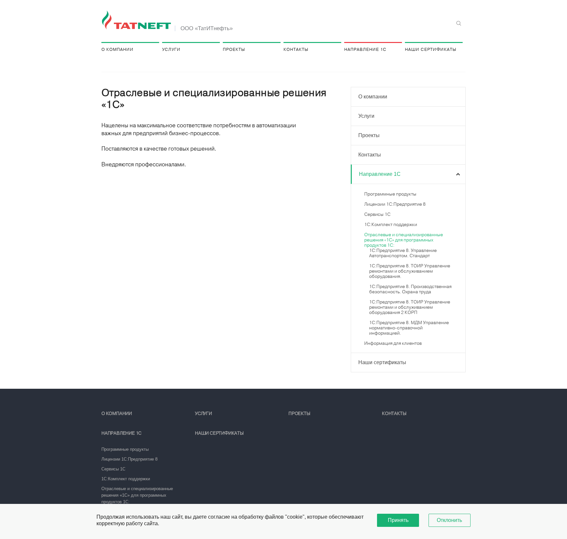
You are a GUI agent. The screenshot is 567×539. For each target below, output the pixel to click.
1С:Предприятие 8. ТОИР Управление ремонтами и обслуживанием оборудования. (409, 271)
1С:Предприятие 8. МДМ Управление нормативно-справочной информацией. (409, 328)
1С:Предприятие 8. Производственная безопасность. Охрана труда (410, 289)
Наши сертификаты (430, 49)
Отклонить (449, 520)
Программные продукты (390, 194)
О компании (117, 49)
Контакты (296, 49)
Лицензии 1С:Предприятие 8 (395, 204)
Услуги (171, 49)
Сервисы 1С (377, 214)
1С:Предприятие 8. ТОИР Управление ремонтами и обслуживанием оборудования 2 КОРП (409, 307)
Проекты (234, 49)
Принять (398, 520)
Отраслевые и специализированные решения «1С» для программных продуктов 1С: (403, 240)
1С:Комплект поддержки (390, 224)
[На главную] (137, 20)
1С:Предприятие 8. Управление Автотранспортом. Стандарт (403, 253)
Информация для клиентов (393, 343)
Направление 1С (365, 49)
